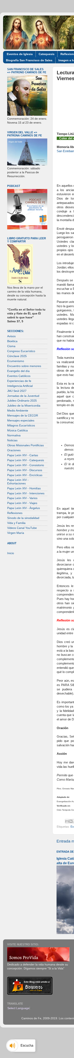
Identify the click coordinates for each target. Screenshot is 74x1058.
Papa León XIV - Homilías (24, 488)
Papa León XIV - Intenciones (25, 493)
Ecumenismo (15, 361)
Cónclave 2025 (17, 356)
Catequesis (46, 54)
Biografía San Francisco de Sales (29, 60)
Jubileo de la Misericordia (23, 405)
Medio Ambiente (17, 410)
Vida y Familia (16, 523)
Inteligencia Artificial (20, 386)
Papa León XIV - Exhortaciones (18, 481)
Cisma (11, 346)
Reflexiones (14, 513)
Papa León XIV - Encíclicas (24, 475)
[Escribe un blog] (71, 821)
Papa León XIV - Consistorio (25, 465)
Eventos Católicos (18, 376)
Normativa (14, 435)
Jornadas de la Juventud (23, 395)
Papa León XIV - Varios (22, 498)
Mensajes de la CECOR (22, 415)
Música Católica (17, 430)
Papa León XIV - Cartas (22, 455)
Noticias (12, 440)
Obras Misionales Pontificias (25, 445)
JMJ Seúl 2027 (17, 390)
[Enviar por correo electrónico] (67, 821)
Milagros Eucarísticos (21, 425)
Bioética (12, 341)
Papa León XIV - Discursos (24, 470)
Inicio (10, 553)
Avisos (11, 336)
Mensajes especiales (20, 420)
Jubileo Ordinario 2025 (22, 400)
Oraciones (14, 450)
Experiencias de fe (19, 381)
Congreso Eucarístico (21, 351)
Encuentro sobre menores (24, 366)
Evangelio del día (18, 371)
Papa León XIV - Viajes (22, 503)
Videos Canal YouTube (22, 528)
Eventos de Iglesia (20, 54)
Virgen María (15, 532)
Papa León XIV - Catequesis (25, 460)
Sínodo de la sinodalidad (23, 518)
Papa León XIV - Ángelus (23, 508)
